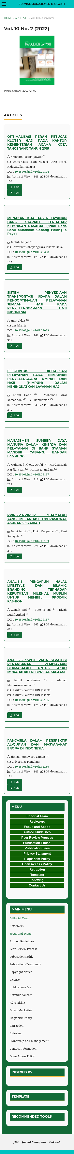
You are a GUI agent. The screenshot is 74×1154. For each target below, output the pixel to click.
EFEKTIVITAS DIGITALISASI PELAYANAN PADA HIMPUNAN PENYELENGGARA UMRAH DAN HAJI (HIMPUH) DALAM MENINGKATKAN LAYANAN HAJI (37, 379)
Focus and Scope (21, 933)
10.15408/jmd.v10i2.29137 (32, 474)
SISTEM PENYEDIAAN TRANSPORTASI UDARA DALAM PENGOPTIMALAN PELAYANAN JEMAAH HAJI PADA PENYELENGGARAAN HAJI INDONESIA (37, 302)
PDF (16, 187)
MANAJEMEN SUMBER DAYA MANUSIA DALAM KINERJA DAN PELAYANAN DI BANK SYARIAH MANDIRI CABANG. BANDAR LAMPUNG (37, 448)
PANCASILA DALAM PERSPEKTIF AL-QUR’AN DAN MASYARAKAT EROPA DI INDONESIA (37, 744)
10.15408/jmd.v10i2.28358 (32, 252)
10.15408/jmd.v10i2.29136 (32, 700)
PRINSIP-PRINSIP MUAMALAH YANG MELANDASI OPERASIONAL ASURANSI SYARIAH (37, 519)
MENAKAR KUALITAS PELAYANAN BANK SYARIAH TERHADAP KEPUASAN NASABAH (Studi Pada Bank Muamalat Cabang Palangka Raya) (37, 226)
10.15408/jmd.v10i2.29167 (32, 619)
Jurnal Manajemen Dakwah (42, 4)
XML (16, 781)
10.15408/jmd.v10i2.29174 (32, 171)
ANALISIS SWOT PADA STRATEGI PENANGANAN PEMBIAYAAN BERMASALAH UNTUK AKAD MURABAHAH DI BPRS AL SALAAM (37, 666)
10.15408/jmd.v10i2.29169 (32, 541)
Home (8, 17)
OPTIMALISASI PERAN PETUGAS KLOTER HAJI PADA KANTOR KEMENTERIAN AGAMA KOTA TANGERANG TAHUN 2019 (37, 142)
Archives (21, 17)
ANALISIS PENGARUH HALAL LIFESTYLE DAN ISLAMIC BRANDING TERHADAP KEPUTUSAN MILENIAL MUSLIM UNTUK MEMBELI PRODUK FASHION (37, 591)
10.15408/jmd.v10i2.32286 (32, 766)
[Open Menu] (4, 4)
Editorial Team (19, 918)
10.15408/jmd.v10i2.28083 (32, 330)
